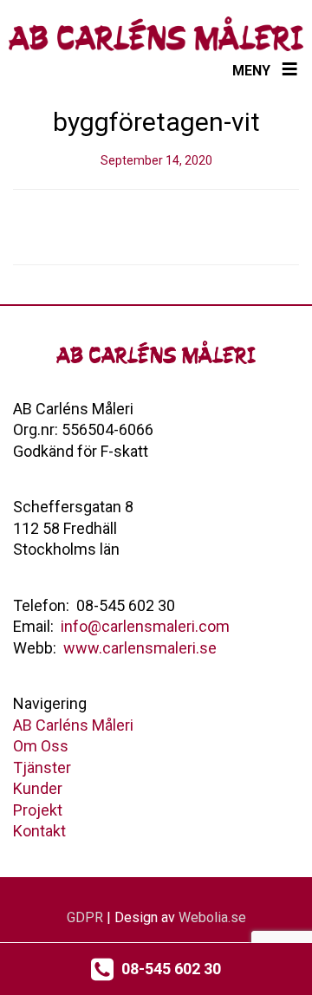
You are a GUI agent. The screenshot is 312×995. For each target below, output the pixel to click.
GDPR (85, 917)
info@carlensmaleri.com (145, 626)
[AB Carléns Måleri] (156, 33)
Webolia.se (212, 917)
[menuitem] (73, 725)
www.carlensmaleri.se (140, 648)
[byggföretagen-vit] (156, 227)
